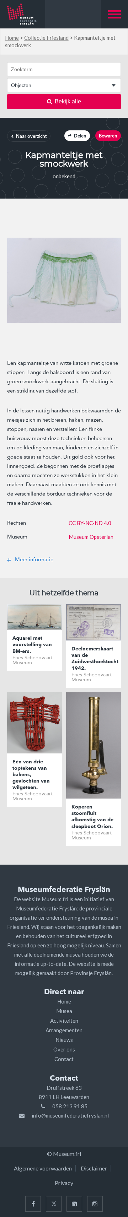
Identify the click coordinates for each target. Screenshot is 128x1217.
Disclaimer (94, 1168)
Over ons (64, 1049)
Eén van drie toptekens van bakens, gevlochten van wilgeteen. (31, 774)
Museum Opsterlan (91, 537)
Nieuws (64, 1040)
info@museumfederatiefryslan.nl (70, 1115)
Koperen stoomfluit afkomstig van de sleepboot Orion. (92, 817)
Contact (64, 1059)
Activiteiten (64, 1020)
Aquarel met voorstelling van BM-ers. (32, 645)
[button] (114, 14)
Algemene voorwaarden (43, 1168)
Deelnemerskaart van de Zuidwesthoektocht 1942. (93, 659)
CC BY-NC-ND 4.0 (90, 523)
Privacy (64, 1182)
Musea (64, 1011)
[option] (64, 280)
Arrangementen (64, 1030)
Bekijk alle (68, 101)
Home (12, 37)
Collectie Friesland (46, 37)
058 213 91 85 (69, 1106)
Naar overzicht (31, 136)
